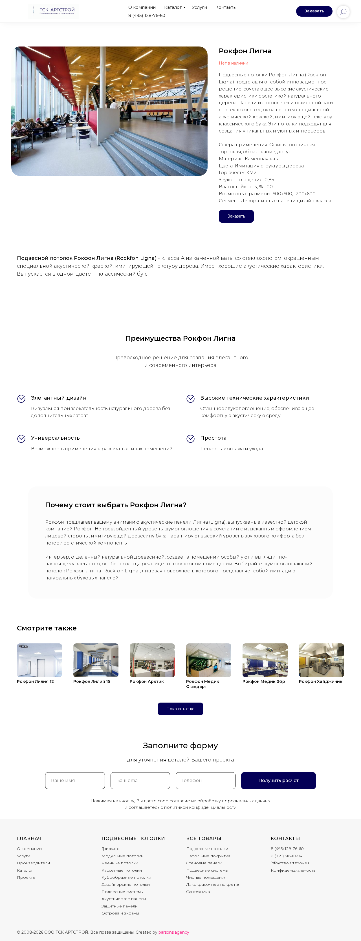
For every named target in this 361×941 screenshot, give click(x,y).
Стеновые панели (204, 862)
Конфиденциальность (293, 870)
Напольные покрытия (208, 855)
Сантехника (198, 891)
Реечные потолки (120, 862)
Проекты (26, 877)
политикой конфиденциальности (200, 807)
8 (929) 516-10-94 (286, 855)
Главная (29, 838)
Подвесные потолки (133, 838)
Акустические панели (124, 898)
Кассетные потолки (122, 870)
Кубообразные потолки (126, 877)
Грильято (111, 848)
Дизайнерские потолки (126, 884)
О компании (142, 7)
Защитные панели (120, 906)
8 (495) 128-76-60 (146, 15)
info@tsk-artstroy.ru (290, 862)
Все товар (201, 838)
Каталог (173, 7)
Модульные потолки (123, 855)
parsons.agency (174, 932)
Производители (33, 862)
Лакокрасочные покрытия (213, 884)
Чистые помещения (206, 877)
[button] (314, 11)
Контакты (226, 7)
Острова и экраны (120, 913)
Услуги (199, 7)
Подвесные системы (123, 891)
